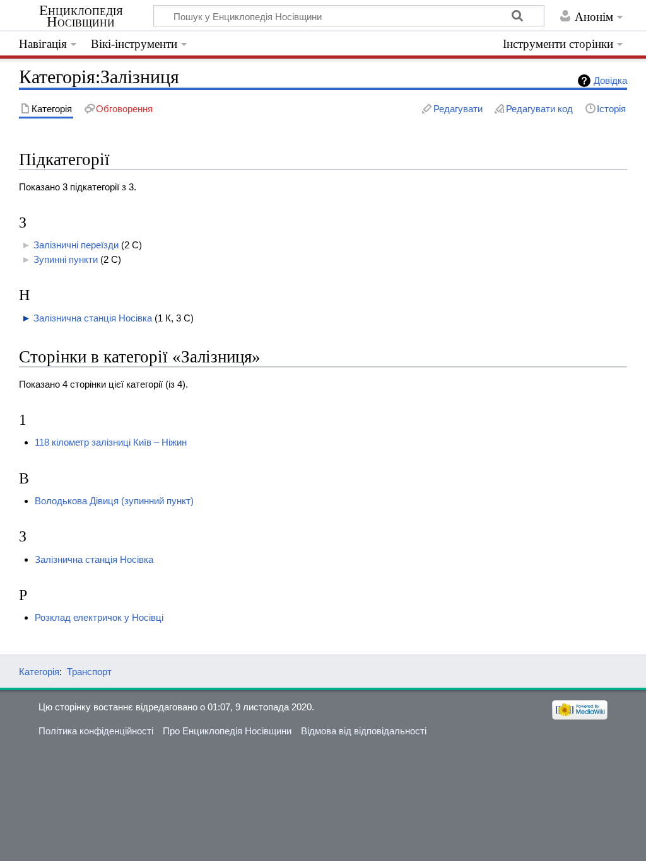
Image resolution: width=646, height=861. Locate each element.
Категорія (39, 671)
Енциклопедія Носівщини (81, 16)
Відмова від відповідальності (363, 730)
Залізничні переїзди (76, 245)
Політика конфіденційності (95, 730)
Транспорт (89, 671)
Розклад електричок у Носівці (99, 617)
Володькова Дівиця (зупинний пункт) (114, 500)
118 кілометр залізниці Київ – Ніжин (111, 442)
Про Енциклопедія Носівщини (227, 730)
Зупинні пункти (65, 259)
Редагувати (458, 108)
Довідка (610, 80)
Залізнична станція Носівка (92, 318)
